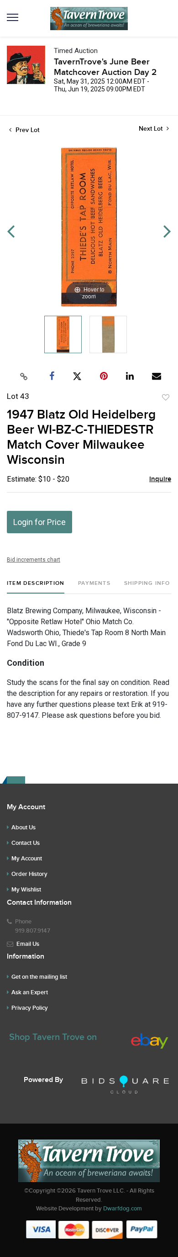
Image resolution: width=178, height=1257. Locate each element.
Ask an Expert (29, 992)
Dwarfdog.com (122, 1208)
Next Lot (151, 129)
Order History (29, 874)
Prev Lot (26, 130)
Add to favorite (165, 397)
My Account (26, 858)
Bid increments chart (33, 560)
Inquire (160, 479)
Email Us (27, 944)
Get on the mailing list (39, 977)
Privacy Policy (29, 1008)
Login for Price (39, 522)
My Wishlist (26, 889)
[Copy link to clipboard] (24, 376)
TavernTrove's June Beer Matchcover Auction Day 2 (105, 67)
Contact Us (25, 843)
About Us (23, 827)
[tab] (35, 587)
